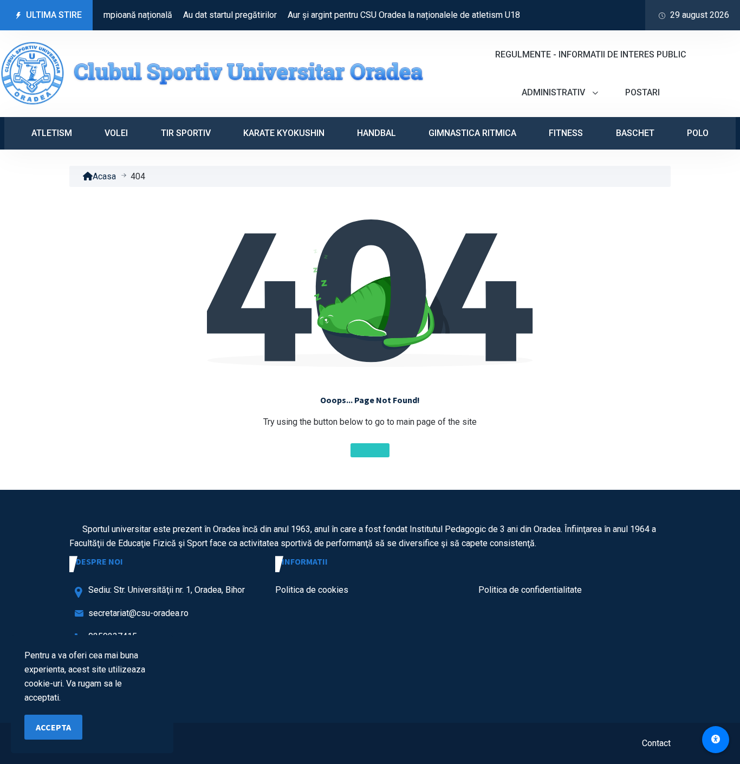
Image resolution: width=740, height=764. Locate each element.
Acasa (104, 176)
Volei (116, 133)
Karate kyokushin (283, 133)
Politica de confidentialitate (530, 590)
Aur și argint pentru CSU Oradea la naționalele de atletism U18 (393, 15)
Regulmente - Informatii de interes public (590, 54)
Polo (698, 133)
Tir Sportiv (186, 133)
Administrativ (554, 92)
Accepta (53, 727)
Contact (656, 743)
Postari (642, 92)
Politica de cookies (311, 590)
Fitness (566, 133)
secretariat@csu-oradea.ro (138, 613)
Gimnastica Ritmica (472, 133)
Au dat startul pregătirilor (220, 15)
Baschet (635, 133)
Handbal (376, 133)
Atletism (51, 133)
